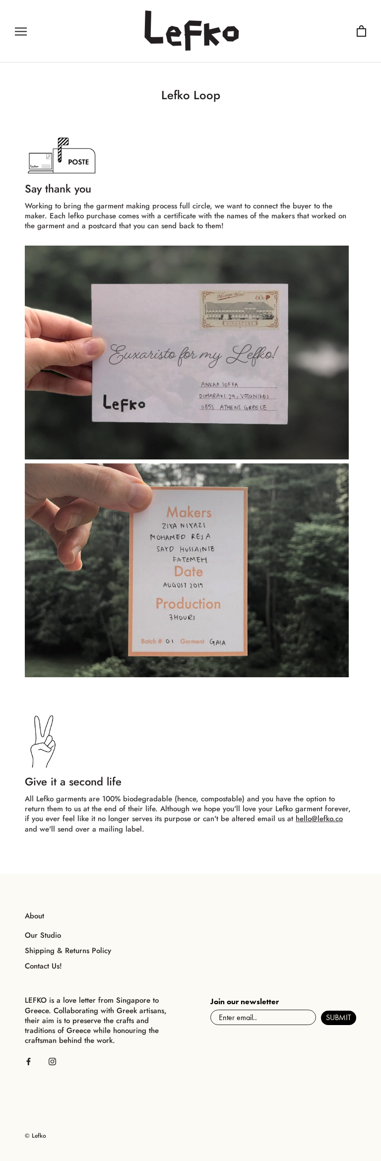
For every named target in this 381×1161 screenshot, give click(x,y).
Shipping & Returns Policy (68, 951)
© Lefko (35, 1135)
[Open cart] (361, 31)
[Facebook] (28, 1061)
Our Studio (43, 935)
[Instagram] (52, 1061)
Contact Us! (43, 966)
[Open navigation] (21, 31)
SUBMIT (338, 1017)
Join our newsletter (244, 1001)
